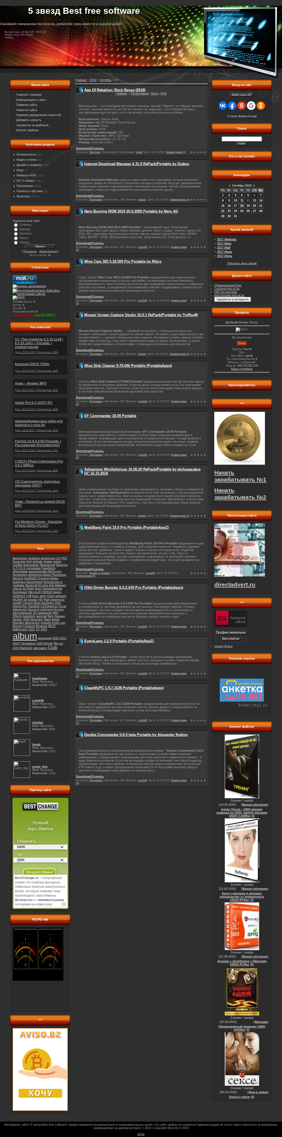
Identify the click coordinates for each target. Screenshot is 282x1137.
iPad (46, 599)
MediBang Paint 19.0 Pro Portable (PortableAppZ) (126, 527)
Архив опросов (48, 251)
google (17, 602)
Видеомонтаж (52, 588)
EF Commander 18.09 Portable (110, 416)
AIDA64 (18, 599)
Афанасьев (47, 564)
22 (222, 211)
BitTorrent (54, 571)
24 (235, 211)
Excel (62, 606)
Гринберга (48, 568)
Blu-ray (58, 643)
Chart (50, 596)
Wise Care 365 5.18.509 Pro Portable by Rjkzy (122, 261)
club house (44, 643)
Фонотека (23, 196)
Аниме (48, 561)
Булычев (19, 561)
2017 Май (223, 247)
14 (260, 200)
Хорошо (24, 229)
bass (35, 596)
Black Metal (51, 619)
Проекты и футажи (30, 191)
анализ (32, 599)
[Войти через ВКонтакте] (223, 105)
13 (254, 200)
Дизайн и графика (29, 164)
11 (241, 200)
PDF (64, 558)
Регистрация (140, 93)
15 (222, 205)
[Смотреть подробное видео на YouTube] (63, 904)
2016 (55, 638)
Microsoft (34, 592)
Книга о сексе (239, 1096)
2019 (16, 648)
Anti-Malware (57, 585)
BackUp (18, 578)
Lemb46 (142, 247)
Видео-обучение (254, 804)
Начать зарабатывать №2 (240, 494)
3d (25, 599)
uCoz (141, 1134)
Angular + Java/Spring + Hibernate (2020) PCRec (242, 962)
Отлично (25, 224)
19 (248, 205)
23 (229, 211)
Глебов (17, 564)
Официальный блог (228, 285)
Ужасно (24, 242)
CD (58, 558)
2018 (93, 80)
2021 (31, 629)
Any (25, 606)
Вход (154, 93)
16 (229, 205)
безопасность (53, 582)
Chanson (29, 626)
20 (254, 205)
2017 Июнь (224, 251)
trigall (139, 152)
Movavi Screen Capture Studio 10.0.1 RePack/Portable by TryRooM (141, 315)
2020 (26, 619)
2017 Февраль (227, 239)
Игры (20, 170)
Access (59, 609)
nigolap (142, 199)
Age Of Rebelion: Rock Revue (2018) (114, 90)
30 (229, 216)
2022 (43, 629)
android (30, 578)
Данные (59, 616)
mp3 (29, 561)
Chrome (27, 602)
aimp (43, 596)
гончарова (33, 568)
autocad (41, 616)
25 (241, 211)
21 (260, 205)
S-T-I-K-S (19, 568)
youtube (45, 622)
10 (235, 200)
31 (235, 216)
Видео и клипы (27, 159)
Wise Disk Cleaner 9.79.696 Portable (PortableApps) (128, 366)
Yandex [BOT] (23, 314)
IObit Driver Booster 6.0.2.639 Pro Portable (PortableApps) (133, 587)
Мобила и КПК (26, 175)
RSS (164, 93)
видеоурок (48, 558)
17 (235, 205)
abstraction (32, 622)
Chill (28, 596)
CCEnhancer (49, 606)
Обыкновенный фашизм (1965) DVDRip (241, 1028)
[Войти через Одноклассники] (261, 105)
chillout (47, 592)
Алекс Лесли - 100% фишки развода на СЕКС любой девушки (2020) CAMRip (241, 813)
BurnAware (20, 592)
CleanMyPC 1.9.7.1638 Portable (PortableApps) (124, 688)
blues (38, 588)
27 (254, 211)
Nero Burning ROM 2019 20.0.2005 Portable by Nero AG (131, 211)
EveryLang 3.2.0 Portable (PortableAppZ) (119, 641)
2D (38, 629)
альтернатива (37, 571)
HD (40, 599)
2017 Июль (224, 255)
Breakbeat (29, 643)
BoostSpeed (34, 582)
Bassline (18, 622)
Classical (33, 609)
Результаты (30, 251)
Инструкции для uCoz (229, 295)
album (25, 636)
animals (37, 561)
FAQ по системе (225, 292)
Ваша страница (242, 368)
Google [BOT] (44, 314)
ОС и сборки (25, 180)
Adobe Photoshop (54, 574)
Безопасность (26, 154)
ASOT (17, 643)
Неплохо (25, 233)
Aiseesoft (31, 585)
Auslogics (19, 582)
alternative (40, 648)
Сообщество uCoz (227, 288)
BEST (52, 626)
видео (57, 592)
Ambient (19, 596)
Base (37, 602)
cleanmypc (57, 599)
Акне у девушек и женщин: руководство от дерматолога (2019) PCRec (242, 897)
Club (52, 647)
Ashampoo (20, 574)
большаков (31, 564)
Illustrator (37, 619)
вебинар (34, 558)
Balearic (26, 648)
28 (260, 211)
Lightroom (46, 609)
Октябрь (106, 80)
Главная (121, 93)
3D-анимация (42, 612)
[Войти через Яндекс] (241, 105)
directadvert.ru (234, 584)
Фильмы (260, 1021)
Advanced (19, 609)
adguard (60, 596)
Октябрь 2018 (241, 185)
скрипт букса (223, 646)
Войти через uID (241, 94)
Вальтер (61, 564)
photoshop (35, 574)
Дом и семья (257, 1092)
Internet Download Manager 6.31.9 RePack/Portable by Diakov (136, 164)
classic (17, 588)
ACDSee (28, 588)
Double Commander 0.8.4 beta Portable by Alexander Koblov (136, 735)
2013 (63, 638)
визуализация (22, 612)
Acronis (43, 585)
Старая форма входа (242, 116)
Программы (25, 185)
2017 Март (224, 243)
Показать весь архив (242, 263)
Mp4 (50, 616)
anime (57, 561)
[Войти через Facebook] (232, 105)
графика (18, 585)
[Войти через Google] (251, 105)
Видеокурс (20, 558)
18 (241, 205)
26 (248, 211)
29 (222, 216)
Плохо (23, 238)
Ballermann (20, 629)
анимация (44, 638)
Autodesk (29, 616)
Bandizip (34, 606)
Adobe (54, 578)
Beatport (41, 626)
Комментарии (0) (176, 152)
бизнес (17, 619)
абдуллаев (20, 571)
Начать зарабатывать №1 (240, 476)
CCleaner (43, 578)
